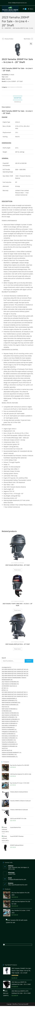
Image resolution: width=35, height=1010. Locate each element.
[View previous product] (3, 39)
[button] (31, 43)
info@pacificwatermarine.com (17, 879)
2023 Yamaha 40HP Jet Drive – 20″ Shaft (17, 644)
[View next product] (32, 39)
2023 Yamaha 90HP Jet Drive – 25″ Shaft (17, 565)
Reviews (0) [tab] (17, 102)
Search (4, 658)
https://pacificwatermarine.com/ (17, 885)
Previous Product (9, 39)
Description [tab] (17, 98)
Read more (17, 570)
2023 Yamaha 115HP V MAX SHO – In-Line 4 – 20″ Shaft (17, 604)
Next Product (27, 39)
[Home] (2, 28)
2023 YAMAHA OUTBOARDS (14, 87)
